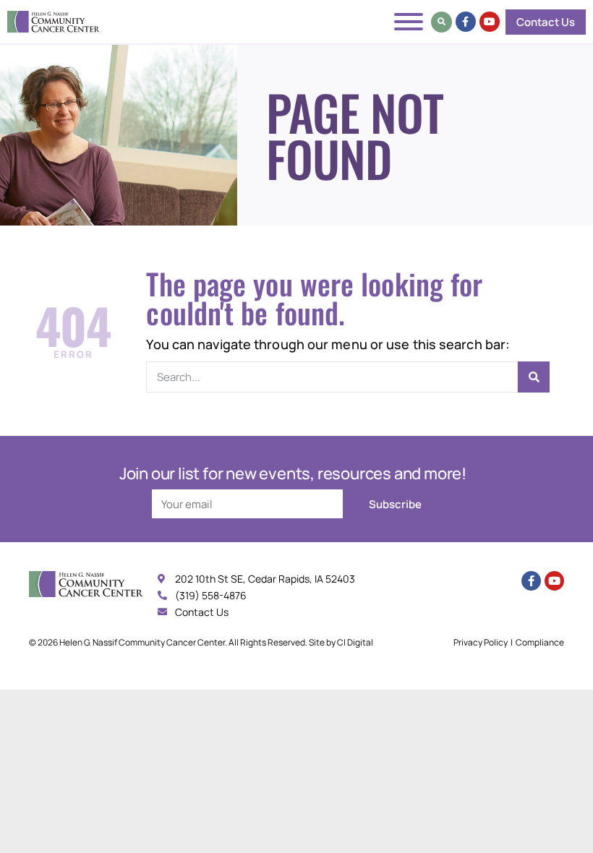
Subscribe (395, 504)
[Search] (534, 377)
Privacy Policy (480, 642)
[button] (441, 22)
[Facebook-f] (466, 22)
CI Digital (355, 642)
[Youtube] (489, 22)
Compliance (540, 642)
